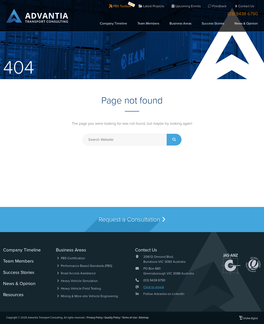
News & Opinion (246, 23)
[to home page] (37, 16)
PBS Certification (72, 258)
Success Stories (213, 23)
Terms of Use (129, 317)
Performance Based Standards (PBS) (86, 266)
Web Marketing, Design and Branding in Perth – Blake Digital (248, 318)
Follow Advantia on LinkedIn (163, 294)
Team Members (148, 23)
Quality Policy (112, 317)
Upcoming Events (187, 6)
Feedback (218, 6)
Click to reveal (153, 287)
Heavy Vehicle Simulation (79, 281)
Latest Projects (153, 6)
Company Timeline (113, 23)
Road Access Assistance (78, 273)
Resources (13, 294)
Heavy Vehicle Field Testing (80, 288)
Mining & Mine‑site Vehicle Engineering (89, 296)
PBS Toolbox (121, 6)
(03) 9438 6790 (242, 13)
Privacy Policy (95, 317)
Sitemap (143, 317)
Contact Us (246, 6)
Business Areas (180, 23)
